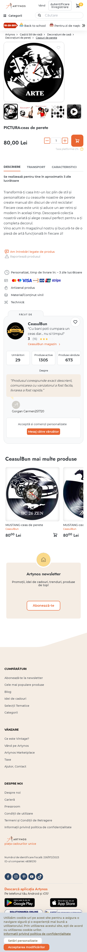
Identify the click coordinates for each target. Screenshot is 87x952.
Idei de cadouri (15, 698)
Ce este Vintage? (16, 739)
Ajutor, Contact (15, 766)
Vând (41, 5)
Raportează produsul (25, 256)
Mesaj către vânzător (43, 431)
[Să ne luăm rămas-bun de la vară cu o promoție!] (11, 25)
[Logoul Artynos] (15, 6)
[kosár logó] (77, 5)
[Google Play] (19, 902)
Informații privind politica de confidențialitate (38, 827)
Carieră (9, 799)
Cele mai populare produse (24, 685)
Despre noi (12, 792)
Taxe (7, 759)
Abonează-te (43, 606)
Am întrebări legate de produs (32, 252)
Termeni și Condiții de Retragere (28, 820)
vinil (40, 295)
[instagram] (15, 876)
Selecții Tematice (16, 706)
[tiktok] (39, 876)
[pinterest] (23, 876)
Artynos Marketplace (19, 752)
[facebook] (8, 876)
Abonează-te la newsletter (23, 678)
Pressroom (12, 806)
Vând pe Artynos (16, 746)
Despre (43, 370)
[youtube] (31, 876)
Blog (7, 692)
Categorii (11, 712)
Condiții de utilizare (18, 813)
